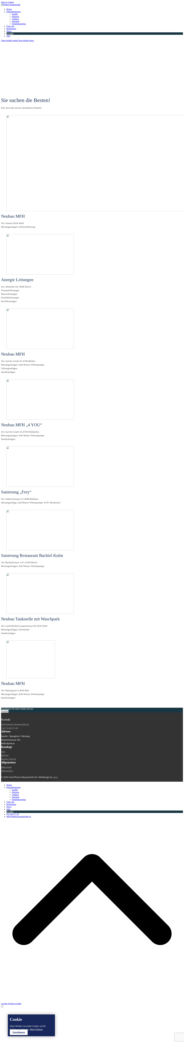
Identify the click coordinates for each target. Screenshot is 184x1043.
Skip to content (7, 2)
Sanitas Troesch (8, 759)
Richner (5, 755)
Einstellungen (19, 1032)
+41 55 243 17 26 (9, 728)
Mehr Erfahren (36, 1029)
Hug (3, 751)
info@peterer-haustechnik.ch (15, 724)
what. (55, 777)
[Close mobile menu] (2, 1006)
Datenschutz (7, 771)
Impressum (6, 767)
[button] (17, 40)
